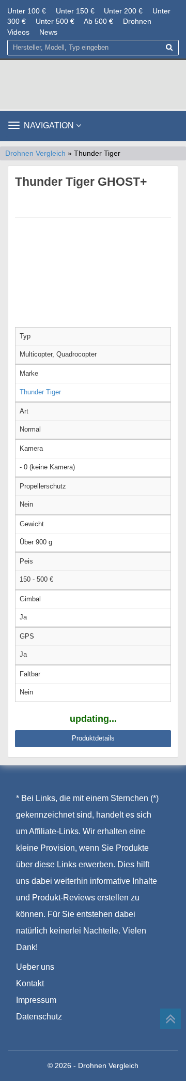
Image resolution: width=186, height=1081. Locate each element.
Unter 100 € (26, 11)
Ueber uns (35, 966)
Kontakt (30, 983)
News (48, 32)
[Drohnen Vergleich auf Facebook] (24, 1033)
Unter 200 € (123, 11)
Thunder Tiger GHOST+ (81, 181)
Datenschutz (39, 1016)
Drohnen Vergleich (35, 153)
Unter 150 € (75, 11)
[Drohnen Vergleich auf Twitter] (45, 1033)
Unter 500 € (55, 21)
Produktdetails (93, 738)
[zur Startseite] (93, 84)
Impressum (36, 1000)
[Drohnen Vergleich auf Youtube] (65, 1033)
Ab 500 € (98, 21)
